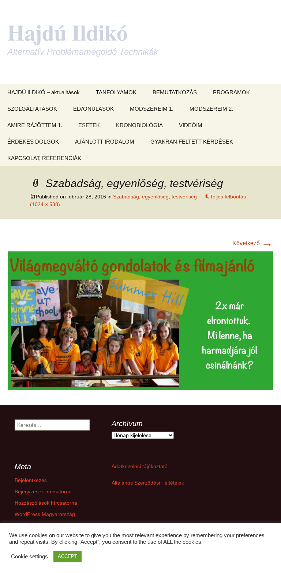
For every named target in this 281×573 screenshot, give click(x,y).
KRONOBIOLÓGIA (139, 125)
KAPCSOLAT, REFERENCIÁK (44, 158)
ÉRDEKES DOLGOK (33, 141)
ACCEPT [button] (67, 556)
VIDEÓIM (190, 125)
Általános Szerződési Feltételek (148, 483)
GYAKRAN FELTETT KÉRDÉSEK (191, 141)
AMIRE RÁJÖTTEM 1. (34, 125)
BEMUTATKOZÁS (175, 92)
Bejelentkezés (31, 480)
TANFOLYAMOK (116, 92)
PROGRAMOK (231, 92)
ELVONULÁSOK (93, 109)
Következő (252, 243)
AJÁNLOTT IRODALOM (104, 141)
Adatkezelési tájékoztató (140, 466)
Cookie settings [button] (29, 556)
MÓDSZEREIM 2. (211, 109)
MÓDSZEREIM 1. (151, 109)
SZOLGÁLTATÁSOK (32, 109)
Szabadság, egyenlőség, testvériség (155, 197)
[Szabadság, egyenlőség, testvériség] (140, 320)
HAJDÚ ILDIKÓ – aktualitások (43, 92)
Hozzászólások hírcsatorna (46, 503)
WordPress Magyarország (45, 514)
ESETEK (89, 125)
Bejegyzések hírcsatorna (43, 491)
